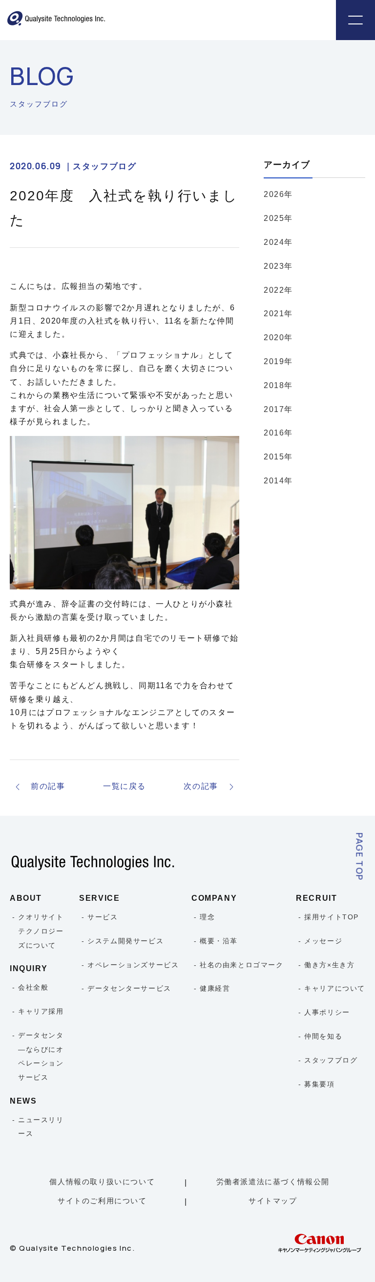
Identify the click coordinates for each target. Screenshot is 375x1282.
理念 (207, 917)
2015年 (278, 457)
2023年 (278, 266)
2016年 (278, 433)
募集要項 (319, 1084)
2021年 (278, 313)
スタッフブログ (330, 1060)
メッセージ (323, 941)
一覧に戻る (124, 786)
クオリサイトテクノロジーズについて (41, 931)
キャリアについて (334, 988)
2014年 (278, 481)
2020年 (278, 337)
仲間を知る (323, 1036)
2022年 (278, 290)
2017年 (278, 409)
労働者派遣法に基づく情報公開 (273, 1181)
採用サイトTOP (331, 917)
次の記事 (201, 786)
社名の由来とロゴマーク (242, 965)
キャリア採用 (41, 1011)
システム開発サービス (125, 941)
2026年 (278, 194)
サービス (102, 917)
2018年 (278, 385)
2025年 (278, 218)
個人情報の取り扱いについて (102, 1181)
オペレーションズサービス (133, 965)
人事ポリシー (327, 1012)
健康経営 (215, 988)
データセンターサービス (129, 988)
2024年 (278, 242)
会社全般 (33, 987)
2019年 (278, 361)
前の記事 (48, 786)
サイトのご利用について (102, 1200)
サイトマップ (273, 1200)
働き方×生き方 (329, 965)
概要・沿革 (219, 941)
